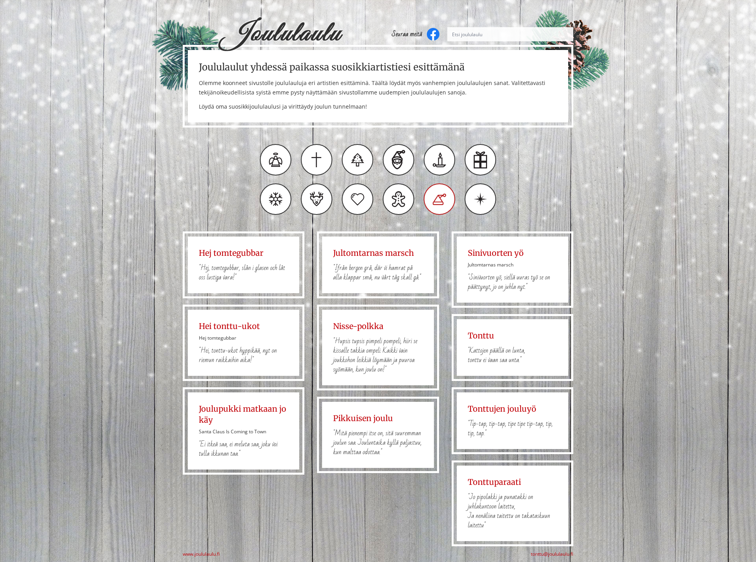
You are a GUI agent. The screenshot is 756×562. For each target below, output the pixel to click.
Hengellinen (316, 160)
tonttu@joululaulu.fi (552, 554)
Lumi (275, 199)
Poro (316, 199)
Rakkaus (357, 199)
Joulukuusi (357, 160)
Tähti (480, 199)
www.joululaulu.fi (201, 554)
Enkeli (275, 160)
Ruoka (398, 199)
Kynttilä (439, 160)
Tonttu (439, 199)
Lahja (480, 160)
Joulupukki (398, 160)
